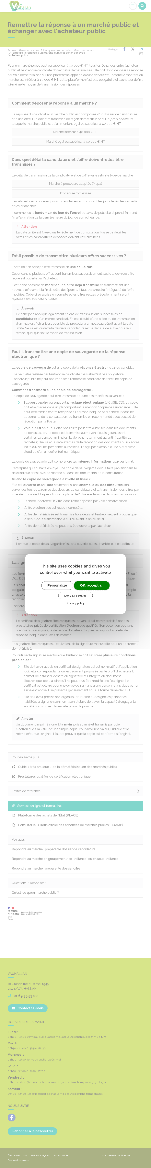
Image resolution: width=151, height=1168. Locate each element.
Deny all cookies (75, 595)
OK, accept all (91, 585)
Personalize (57, 585)
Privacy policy (75, 603)
